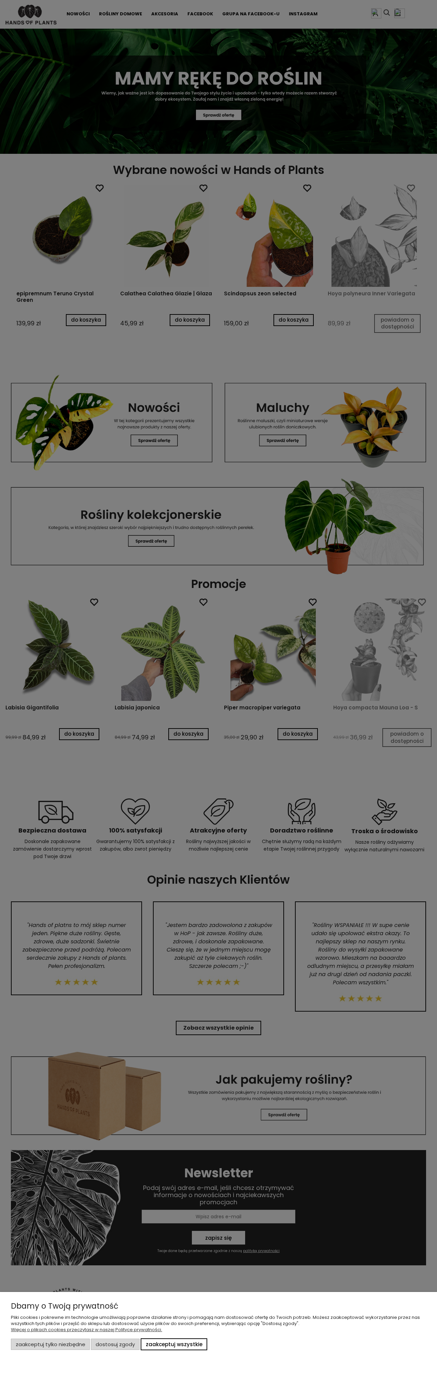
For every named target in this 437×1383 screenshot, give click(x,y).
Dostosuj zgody (115, 1344)
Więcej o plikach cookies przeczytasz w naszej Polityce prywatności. (86, 1329)
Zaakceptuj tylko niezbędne (50, 1344)
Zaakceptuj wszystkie (174, 1344)
